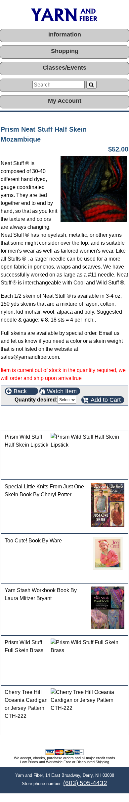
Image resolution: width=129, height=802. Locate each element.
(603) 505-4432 (85, 782)
